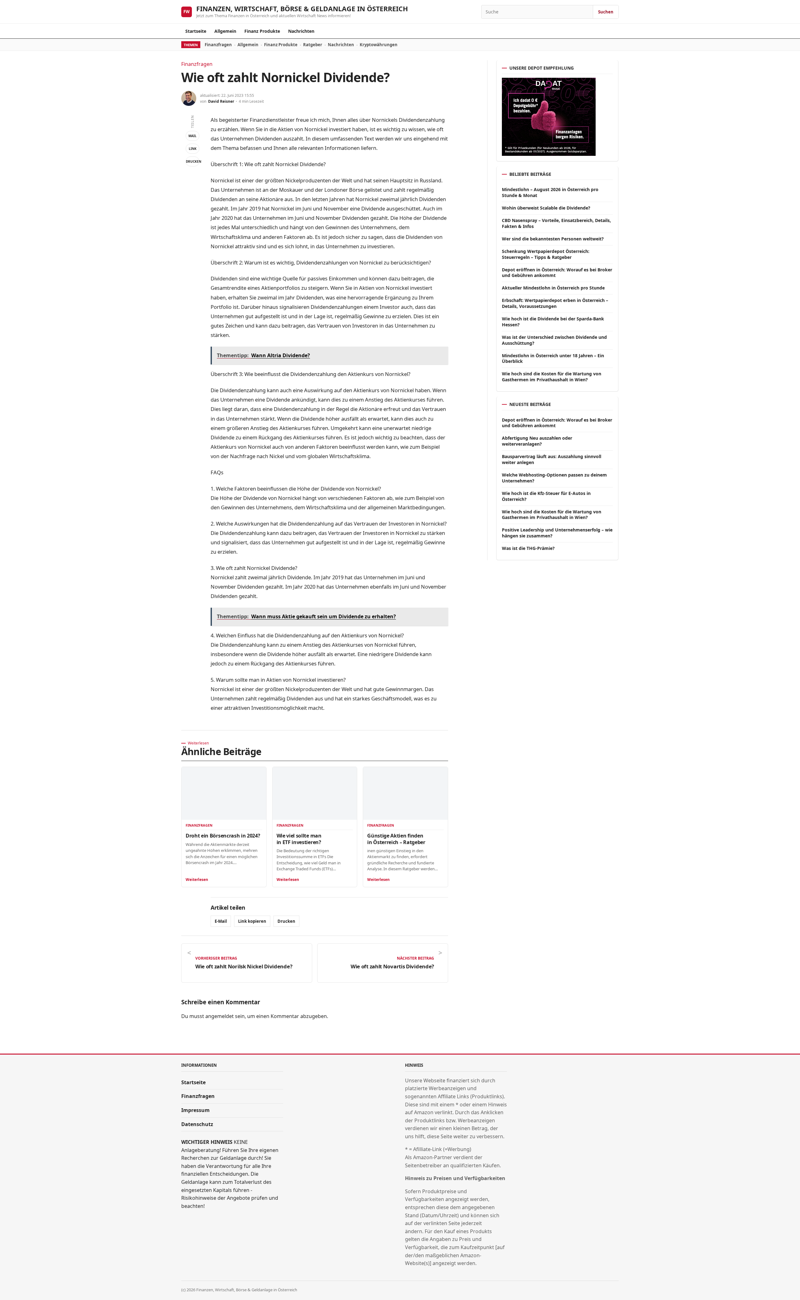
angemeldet (219, 1016)
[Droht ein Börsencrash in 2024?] (224, 793)
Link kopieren (252, 921)
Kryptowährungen (379, 44)
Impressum (195, 1110)
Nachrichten (301, 31)
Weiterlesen (197, 879)
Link (193, 148)
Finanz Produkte (262, 31)
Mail (192, 136)
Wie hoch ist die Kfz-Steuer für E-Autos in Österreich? (546, 496)
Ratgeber (312, 44)
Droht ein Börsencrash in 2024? (223, 835)
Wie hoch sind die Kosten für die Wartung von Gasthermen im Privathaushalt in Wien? (551, 377)
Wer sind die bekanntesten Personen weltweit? (553, 239)
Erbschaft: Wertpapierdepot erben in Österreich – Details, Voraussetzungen (555, 303)
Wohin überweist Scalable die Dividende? (546, 208)
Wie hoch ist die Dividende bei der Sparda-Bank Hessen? (553, 322)
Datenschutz (197, 1124)
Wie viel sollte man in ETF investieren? (299, 838)
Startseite (195, 31)
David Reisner (221, 101)
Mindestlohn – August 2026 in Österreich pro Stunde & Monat (550, 192)
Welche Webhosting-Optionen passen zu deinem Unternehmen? (554, 478)
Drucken (192, 161)
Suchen (605, 12)
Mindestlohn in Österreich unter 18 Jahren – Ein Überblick (553, 358)
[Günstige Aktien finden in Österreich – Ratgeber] (405, 793)
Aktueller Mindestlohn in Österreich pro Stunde (553, 288)
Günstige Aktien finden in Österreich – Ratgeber (396, 838)
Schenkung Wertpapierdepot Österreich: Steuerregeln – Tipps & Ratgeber (545, 254)
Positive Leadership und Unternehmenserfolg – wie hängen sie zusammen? (557, 533)
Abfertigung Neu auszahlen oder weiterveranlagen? (537, 441)
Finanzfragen (218, 44)
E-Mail (221, 921)
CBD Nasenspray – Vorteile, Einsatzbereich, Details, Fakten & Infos (556, 223)
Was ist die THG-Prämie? (528, 548)
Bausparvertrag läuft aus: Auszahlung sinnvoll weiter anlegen (551, 459)
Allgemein (225, 31)
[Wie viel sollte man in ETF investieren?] (314, 793)
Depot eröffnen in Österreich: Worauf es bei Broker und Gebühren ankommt (557, 273)
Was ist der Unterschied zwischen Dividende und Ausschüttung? (554, 340)
